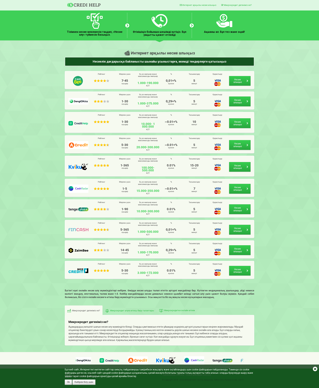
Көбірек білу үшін (84, 382)
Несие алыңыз (237, 80)
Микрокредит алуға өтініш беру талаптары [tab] (132, 310)
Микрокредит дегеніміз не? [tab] (86, 310)
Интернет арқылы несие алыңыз (199, 5)
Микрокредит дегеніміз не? (237, 5)
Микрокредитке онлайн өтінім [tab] (179, 310)
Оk (68, 382)
